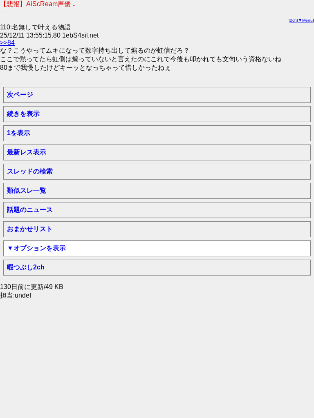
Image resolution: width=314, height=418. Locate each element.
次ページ (20, 94)
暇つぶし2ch (26, 267)
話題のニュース (30, 209)
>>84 (7, 42)
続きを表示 (23, 113)
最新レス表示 (26, 152)
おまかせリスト (30, 228)
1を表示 (18, 132)
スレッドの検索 (30, 171)
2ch (293, 20)
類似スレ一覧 (26, 190)
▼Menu (305, 20)
